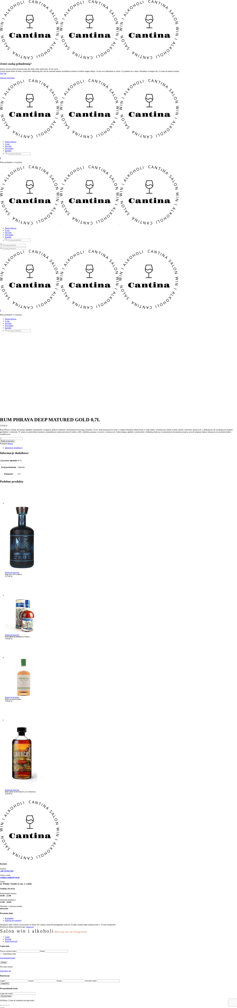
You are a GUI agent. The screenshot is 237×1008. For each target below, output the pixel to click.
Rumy (10, 444)
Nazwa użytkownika (8, 951)
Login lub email (6, 993)
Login (2, 981)
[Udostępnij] (6, 1005)
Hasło (42, 951)
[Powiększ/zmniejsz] (1, 1005)
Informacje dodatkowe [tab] (13, 448)
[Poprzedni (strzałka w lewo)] (1, 1007)
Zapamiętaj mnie (9, 954)
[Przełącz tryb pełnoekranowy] (3, 1005)
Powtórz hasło (90, 981)
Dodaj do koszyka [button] (12, 572)
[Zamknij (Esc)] (8, 1005)
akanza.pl (30, 927)
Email (31, 981)
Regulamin (9, 918)
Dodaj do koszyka (7, 441)
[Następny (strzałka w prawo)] (3, 1007)
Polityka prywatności (13, 920)
